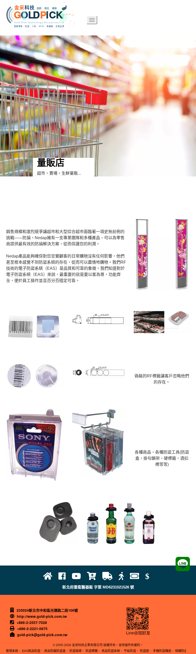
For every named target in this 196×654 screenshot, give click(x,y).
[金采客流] (124, 576)
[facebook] (65, 576)
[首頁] (50, 576)
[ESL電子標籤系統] (137, 576)
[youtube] (79, 576)
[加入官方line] (183, 564)
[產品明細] (94, 576)
